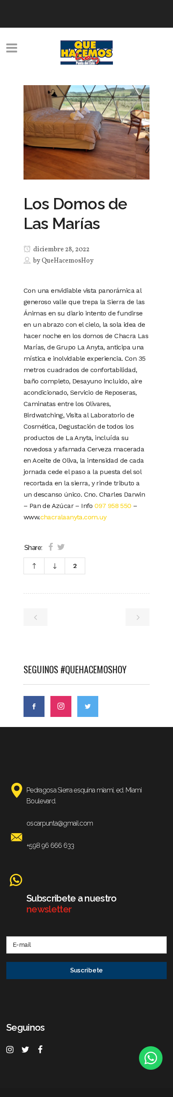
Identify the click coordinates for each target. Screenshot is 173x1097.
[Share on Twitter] (61, 547)
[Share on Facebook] (50, 547)
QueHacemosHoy (68, 261)
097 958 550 (112, 506)
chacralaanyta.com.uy (73, 517)
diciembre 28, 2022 (60, 249)
